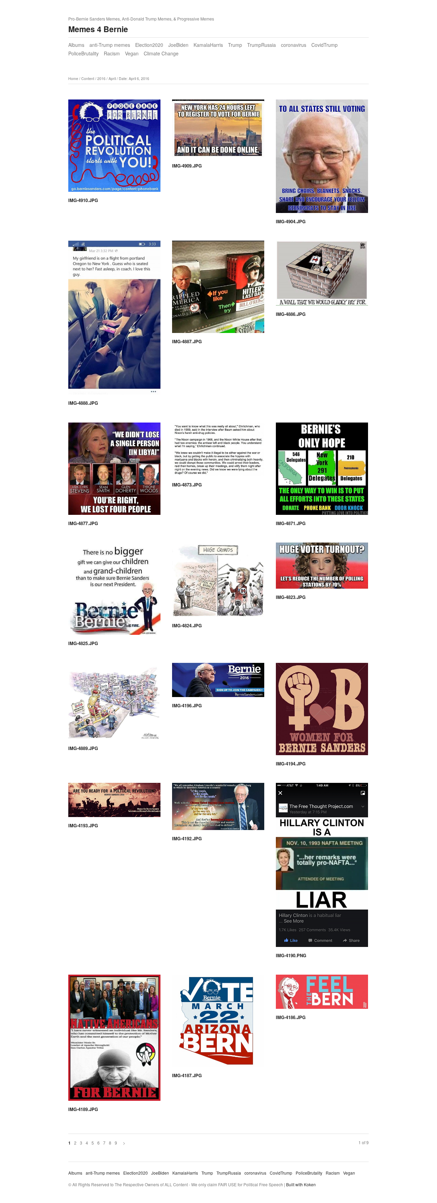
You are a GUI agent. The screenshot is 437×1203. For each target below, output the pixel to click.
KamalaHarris (208, 44)
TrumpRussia (261, 44)
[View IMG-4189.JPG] (114, 1040)
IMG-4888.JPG (83, 403)
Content (87, 78)
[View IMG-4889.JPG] (114, 704)
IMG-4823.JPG (291, 597)
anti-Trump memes (109, 44)
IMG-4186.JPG (291, 1017)
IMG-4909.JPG (187, 165)
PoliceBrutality (83, 53)
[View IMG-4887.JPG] (218, 289)
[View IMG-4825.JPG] (114, 591)
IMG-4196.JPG (187, 705)
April (112, 78)
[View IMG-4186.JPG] (322, 994)
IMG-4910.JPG (83, 200)
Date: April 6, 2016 (134, 78)
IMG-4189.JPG (83, 1109)
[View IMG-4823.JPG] (322, 568)
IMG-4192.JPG (187, 838)
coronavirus (293, 44)
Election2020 (149, 44)
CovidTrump (324, 44)
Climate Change (161, 53)
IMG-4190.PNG (291, 955)
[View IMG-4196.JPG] (218, 682)
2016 (101, 78)
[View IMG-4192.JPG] (218, 809)
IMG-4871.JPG (291, 523)
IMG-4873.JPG (187, 484)
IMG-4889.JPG (83, 748)
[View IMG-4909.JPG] (218, 130)
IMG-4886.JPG (291, 314)
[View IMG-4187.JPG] (218, 1023)
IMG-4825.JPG (83, 643)
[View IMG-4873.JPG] (218, 452)
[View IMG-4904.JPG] (322, 158)
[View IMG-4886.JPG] (322, 275)
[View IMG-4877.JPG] (114, 471)
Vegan (132, 53)
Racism (112, 53)
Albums (76, 44)
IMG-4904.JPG (291, 221)
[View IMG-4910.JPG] (114, 148)
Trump (235, 44)
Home (73, 78)
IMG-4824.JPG (187, 625)
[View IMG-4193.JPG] (114, 802)
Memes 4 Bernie (98, 29)
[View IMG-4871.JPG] (322, 471)
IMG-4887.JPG (187, 341)
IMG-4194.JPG (291, 763)
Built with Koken (301, 1184)
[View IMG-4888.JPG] (114, 320)
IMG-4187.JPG (187, 1075)
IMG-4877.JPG (83, 523)
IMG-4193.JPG (83, 825)
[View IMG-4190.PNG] (322, 867)
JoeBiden (178, 44)
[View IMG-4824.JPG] (218, 582)
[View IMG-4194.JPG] (322, 711)
